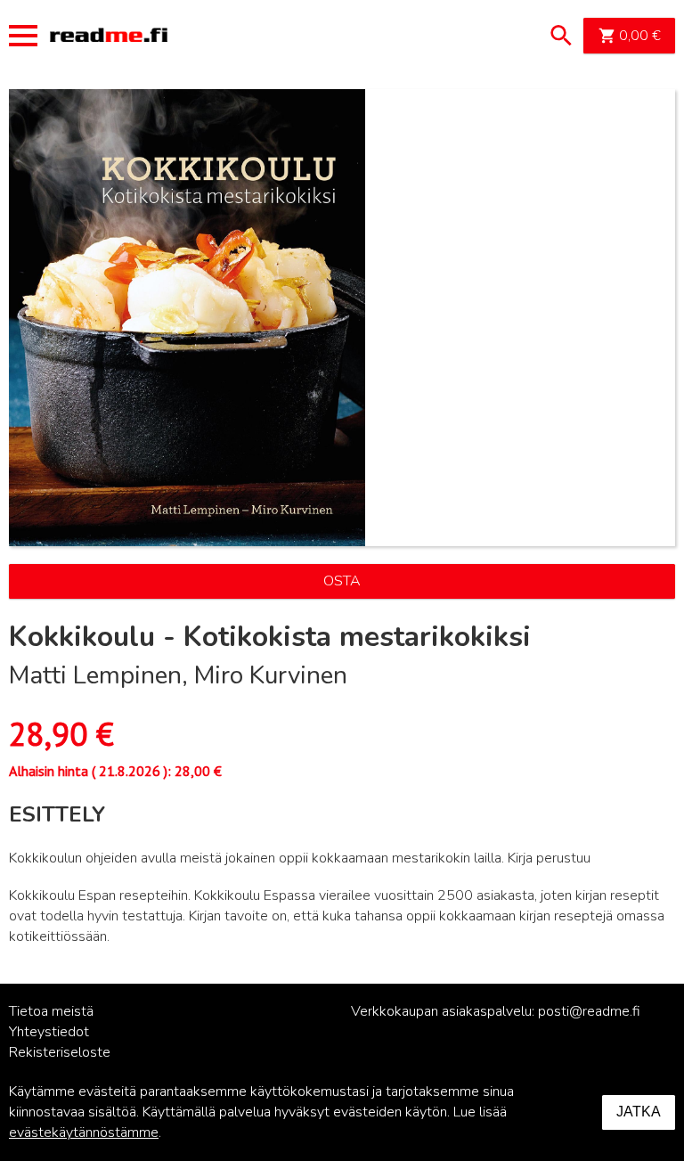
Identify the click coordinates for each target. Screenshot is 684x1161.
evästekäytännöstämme (84, 1132)
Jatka (638, 1111)
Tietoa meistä (51, 1011)
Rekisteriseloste (59, 1052)
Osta (342, 581)
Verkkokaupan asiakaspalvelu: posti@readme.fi (495, 1011)
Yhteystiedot (49, 1032)
